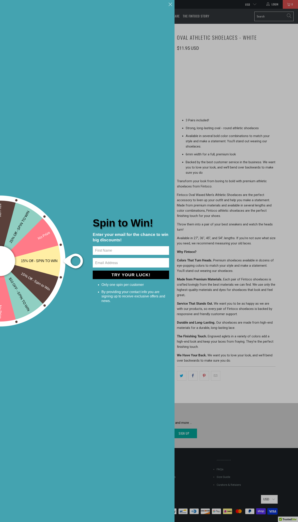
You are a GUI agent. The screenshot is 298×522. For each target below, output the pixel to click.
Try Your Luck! (130, 275)
